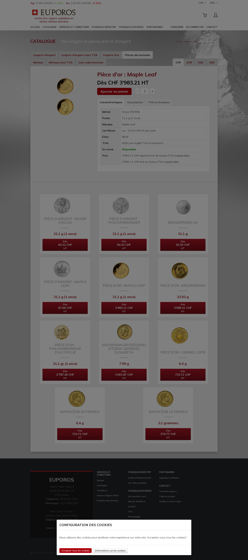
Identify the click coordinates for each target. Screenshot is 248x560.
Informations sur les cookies (110, 550)
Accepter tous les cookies (75, 550)
